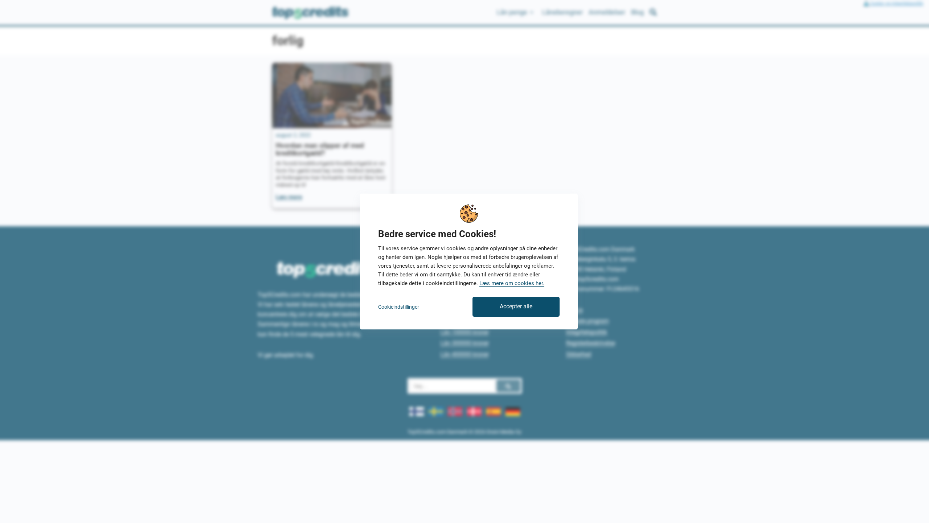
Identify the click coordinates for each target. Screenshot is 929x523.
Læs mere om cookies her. (511, 283)
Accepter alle (516, 306)
